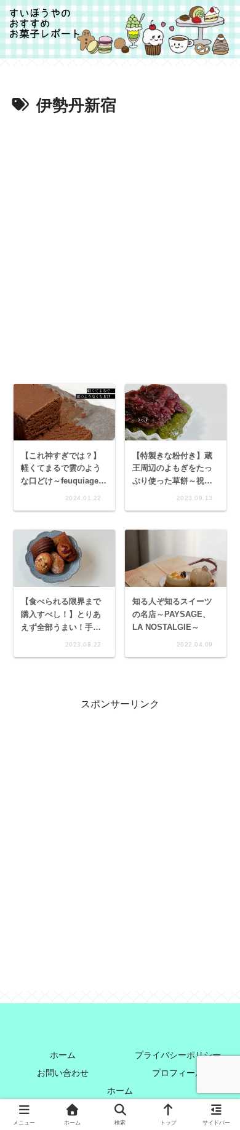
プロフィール (178, 1073)
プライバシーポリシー (178, 1055)
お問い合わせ (63, 1073)
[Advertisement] (120, 246)
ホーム (63, 1055)
